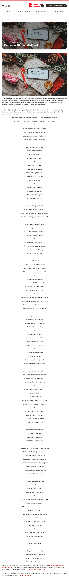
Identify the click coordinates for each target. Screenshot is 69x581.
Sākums (4, 20)
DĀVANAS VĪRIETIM (42, 12)
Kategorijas (11, 20)
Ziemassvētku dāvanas (9, 114)
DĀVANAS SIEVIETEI (24, 12)
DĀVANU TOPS (58, 12)
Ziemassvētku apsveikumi (36, 570)
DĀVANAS (9, 12)
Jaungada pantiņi (25, 575)
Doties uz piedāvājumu (55, 6)
